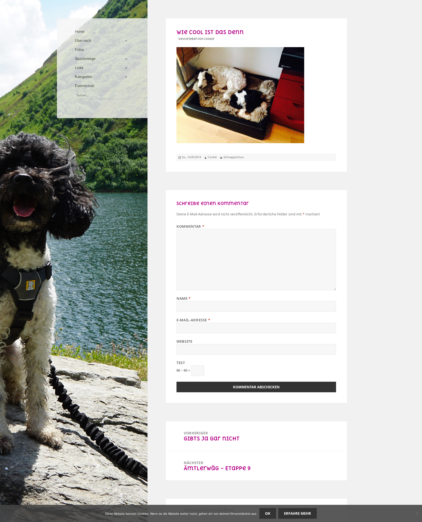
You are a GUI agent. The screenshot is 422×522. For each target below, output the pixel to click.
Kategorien (83, 77)
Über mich (83, 41)
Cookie (212, 157)
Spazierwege (85, 59)
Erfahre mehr (297, 513)
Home (79, 31)
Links (79, 68)
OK (267, 513)
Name (183, 298)
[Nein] (416, 513)
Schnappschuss (234, 157)
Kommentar (190, 226)
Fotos (79, 50)
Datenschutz (85, 86)
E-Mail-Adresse (193, 320)
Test (180, 362)
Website (184, 341)
